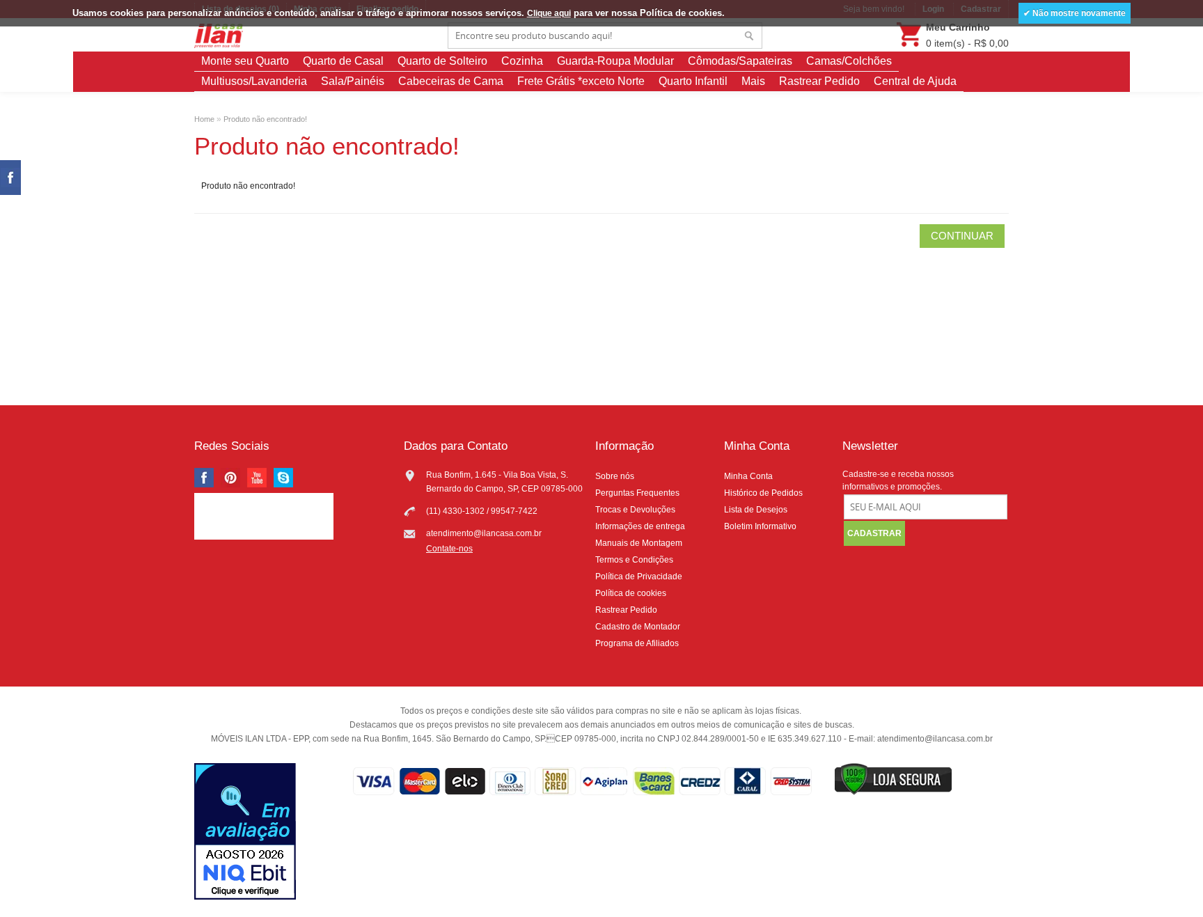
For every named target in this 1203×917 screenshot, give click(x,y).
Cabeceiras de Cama (450, 81)
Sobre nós (614, 476)
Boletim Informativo (760, 526)
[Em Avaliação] (245, 833)
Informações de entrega (640, 526)
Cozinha (522, 61)
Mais (753, 81)
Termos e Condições (634, 560)
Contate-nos (449, 549)
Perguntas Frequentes (637, 493)
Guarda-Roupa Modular (615, 61)
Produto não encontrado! (265, 119)
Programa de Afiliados (637, 643)
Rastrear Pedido (819, 81)
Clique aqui (549, 13)
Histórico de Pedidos (763, 493)
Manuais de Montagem (638, 543)
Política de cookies (630, 593)
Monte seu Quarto (245, 61)
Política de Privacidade (638, 576)
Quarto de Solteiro (442, 61)
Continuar (962, 236)
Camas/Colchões (849, 61)
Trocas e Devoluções (635, 510)
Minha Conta (748, 476)
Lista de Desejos (755, 510)
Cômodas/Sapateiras (740, 61)
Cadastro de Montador (637, 627)
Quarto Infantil (693, 81)
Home (204, 119)
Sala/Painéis (352, 81)
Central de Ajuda (915, 81)
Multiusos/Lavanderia (254, 81)
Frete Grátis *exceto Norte (581, 81)
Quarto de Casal (343, 61)
